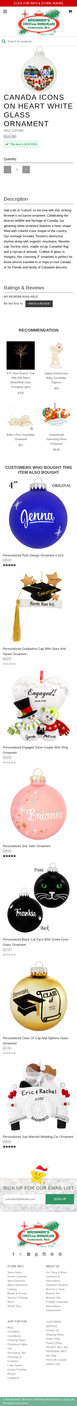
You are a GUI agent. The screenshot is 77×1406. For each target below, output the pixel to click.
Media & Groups (17, 1293)
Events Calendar (17, 1276)
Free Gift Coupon (56, 1359)
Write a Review (39, 303)
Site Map (51, 1355)
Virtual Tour (14, 1306)
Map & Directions (17, 1284)
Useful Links (53, 1363)
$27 (21, 445)
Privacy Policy (54, 1342)
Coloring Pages (16, 1339)
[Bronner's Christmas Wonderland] (39, 22)
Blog (10, 1327)
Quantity (10, 159)
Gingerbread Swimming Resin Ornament (56, 439)
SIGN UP (59, 1199)
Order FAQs (53, 1338)
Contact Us (52, 1330)
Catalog (12, 1289)
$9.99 (56, 449)
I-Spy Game (14, 1365)
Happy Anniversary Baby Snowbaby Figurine (56, 378)
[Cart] (70, 12)
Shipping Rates (55, 1334)
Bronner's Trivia (55, 1289)
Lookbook (13, 1377)
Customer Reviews (57, 1284)
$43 (56, 388)
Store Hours (14, 1272)
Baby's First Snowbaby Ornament (21, 437)
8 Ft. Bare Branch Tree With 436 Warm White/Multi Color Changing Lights (21, 380)
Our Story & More (56, 1272)
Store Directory (16, 1280)
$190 (21, 392)
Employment (53, 1310)
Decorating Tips (16, 1352)
